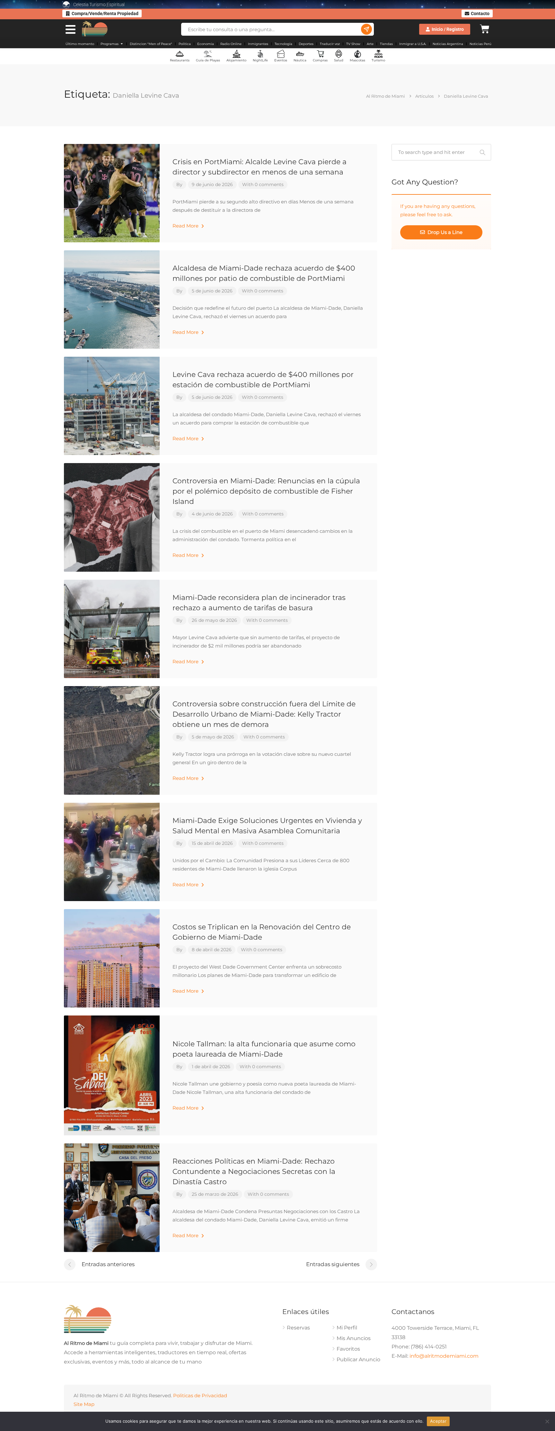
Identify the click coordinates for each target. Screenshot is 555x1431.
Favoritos (348, 1349)
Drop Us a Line (444, 232)
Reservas (298, 1328)
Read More (186, 226)
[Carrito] (485, 28)
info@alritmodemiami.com (444, 1356)
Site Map (84, 1404)
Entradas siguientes (332, 1264)
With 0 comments (263, 184)
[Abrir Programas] (121, 43)
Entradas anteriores (108, 1264)
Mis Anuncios (354, 1338)
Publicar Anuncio (358, 1359)
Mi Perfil (347, 1328)
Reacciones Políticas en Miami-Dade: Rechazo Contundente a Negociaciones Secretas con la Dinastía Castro (253, 1171)
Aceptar (438, 1421)
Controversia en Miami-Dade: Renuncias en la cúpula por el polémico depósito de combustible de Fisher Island (266, 491)
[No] (547, 1421)
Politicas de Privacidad (200, 1395)
